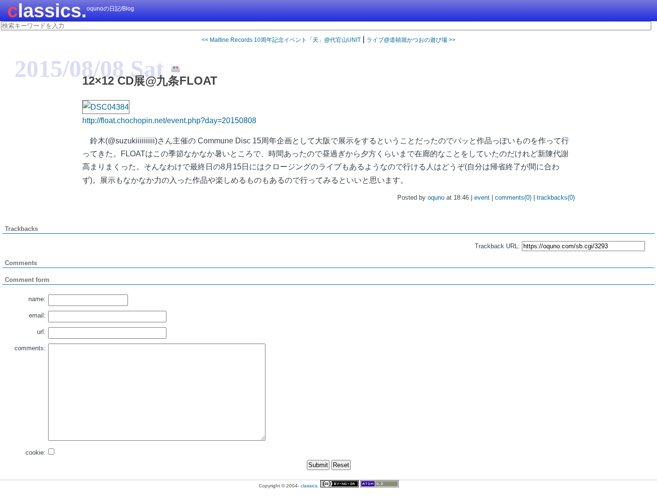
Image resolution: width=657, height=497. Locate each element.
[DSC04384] (105, 107)
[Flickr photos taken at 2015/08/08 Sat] (172, 68)
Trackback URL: (497, 246)
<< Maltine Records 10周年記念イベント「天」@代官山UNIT (281, 40)
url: (41, 331)
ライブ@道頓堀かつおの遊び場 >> (410, 40)
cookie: (35, 452)
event (482, 197)
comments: (30, 348)
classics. (47, 10)
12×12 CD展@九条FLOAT (149, 80)
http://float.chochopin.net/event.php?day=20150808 (169, 120)
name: (37, 299)
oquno (436, 197)
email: (37, 315)
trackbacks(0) (556, 197)
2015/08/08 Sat (89, 68)
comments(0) (513, 197)
